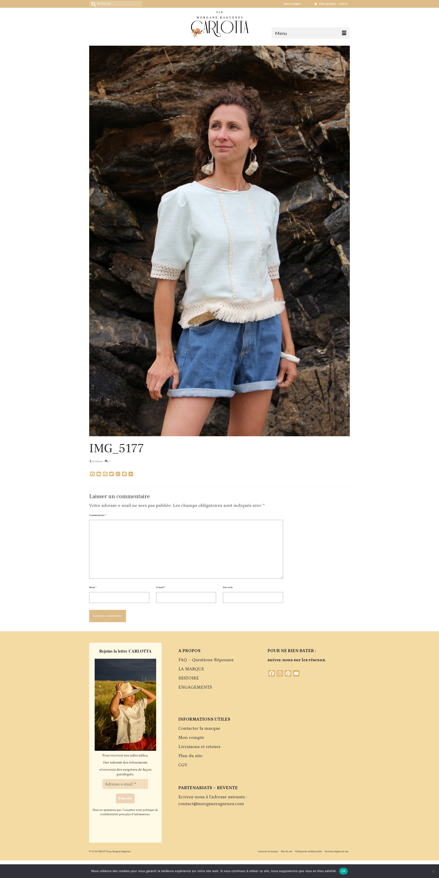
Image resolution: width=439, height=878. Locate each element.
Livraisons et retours (199, 746)
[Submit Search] (92, 4)
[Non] (433, 871)
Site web (228, 587)
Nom (92, 587)
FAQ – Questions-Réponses (205, 659)
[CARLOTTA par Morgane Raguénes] (219, 23)
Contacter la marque (199, 728)
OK (343, 871)
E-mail (160, 587)
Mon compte (191, 737)
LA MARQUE (191, 669)
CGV (182, 764)
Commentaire (97, 515)
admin (98, 461)
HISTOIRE (188, 678)
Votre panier (333, 3)
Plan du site (190, 755)
